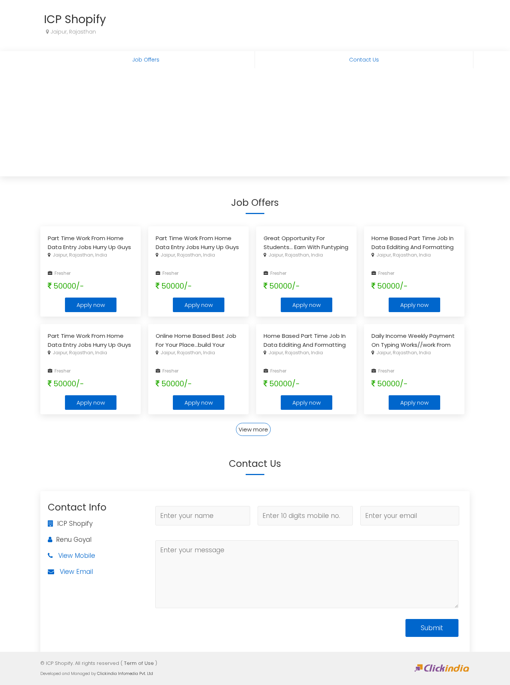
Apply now (91, 305)
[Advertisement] (255, 124)
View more (253, 429)
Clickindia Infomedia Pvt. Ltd (125, 673)
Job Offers (145, 59)
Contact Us (364, 59)
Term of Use (139, 663)
